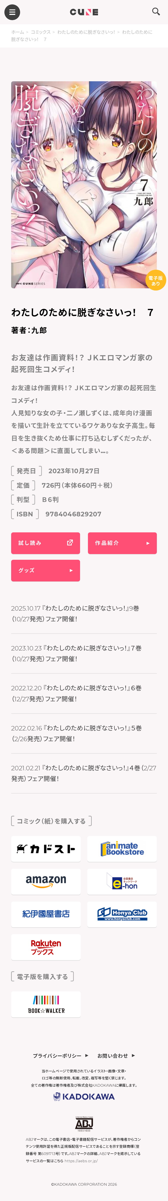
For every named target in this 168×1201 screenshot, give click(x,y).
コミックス (41, 32)
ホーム (17, 32)
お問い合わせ (112, 1055)
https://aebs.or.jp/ (81, 1161)
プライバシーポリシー (57, 1055)
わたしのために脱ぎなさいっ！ (86, 32)
